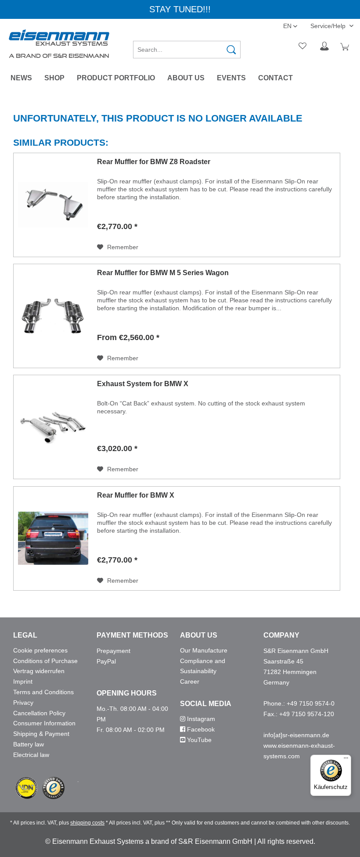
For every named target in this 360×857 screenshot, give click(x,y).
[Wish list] (303, 46)
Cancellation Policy (39, 713)
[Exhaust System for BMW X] (53, 427)
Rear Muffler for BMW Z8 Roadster (153, 161)
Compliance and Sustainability (202, 666)
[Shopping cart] (346, 46)
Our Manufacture (203, 650)
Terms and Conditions (43, 692)
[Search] (231, 49)
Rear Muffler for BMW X (135, 495)
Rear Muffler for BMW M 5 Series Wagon (163, 272)
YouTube (198, 739)
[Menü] (346, 760)
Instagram (200, 718)
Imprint (22, 681)
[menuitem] (187, 46)
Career (189, 681)
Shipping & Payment (41, 733)
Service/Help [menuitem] (328, 25)
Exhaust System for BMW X (142, 383)
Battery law (28, 744)
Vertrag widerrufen (39, 670)
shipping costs (87, 823)
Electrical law (31, 754)
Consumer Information (44, 723)
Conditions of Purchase (45, 660)
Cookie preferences (40, 650)
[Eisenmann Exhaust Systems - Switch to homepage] (59, 43)
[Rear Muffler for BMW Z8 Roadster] (53, 205)
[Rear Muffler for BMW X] (53, 538)
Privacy (23, 702)
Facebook (200, 729)
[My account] (324, 46)
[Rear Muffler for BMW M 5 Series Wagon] (53, 316)
